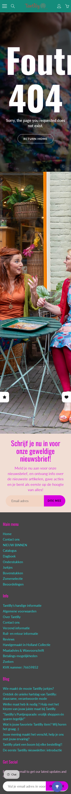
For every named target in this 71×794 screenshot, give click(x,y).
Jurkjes (7, 567)
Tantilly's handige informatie (22, 605)
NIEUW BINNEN (15, 545)
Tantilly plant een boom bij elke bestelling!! (32, 744)
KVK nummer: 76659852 (20, 667)
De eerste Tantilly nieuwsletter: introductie (32, 750)
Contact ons (11, 539)
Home (7, 534)
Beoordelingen (13, 584)
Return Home (35, 138)
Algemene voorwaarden (19, 611)
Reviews (8, 639)
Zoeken (8, 662)
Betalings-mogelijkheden (20, 656)
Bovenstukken (13, 573)
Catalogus (9, 551)
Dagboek (9, 556)
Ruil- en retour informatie (20, 634)
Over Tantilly (12, 617)
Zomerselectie (13, 579)
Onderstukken (13, 562)
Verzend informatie (16, 628)
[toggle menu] (4, 6)
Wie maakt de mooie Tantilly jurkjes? (28, 689)
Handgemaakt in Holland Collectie (26, 645)
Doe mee (55, 500)
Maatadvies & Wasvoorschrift (23, 650)
